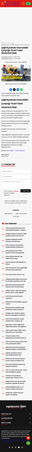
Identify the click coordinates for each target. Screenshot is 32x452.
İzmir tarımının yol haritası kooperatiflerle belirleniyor (14, 246)
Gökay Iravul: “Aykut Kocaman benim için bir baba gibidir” (16, 291)
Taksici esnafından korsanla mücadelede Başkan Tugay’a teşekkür (16, 229)
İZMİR (8, 43)
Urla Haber (9, 442)
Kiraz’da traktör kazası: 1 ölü (15, 274)
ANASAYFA (3, 43)
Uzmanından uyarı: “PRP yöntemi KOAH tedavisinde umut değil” (15, 252)
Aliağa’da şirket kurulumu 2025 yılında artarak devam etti (16, 235)
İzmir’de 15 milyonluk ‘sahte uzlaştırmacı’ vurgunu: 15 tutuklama (15, 320)
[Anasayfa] (28, 438)
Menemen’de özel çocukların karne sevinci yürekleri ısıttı (15, 360)
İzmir (3, 93)
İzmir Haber (10, 151)
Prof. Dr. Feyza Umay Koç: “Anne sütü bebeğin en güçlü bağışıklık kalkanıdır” (16, 371)
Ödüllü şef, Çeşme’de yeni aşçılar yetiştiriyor (14, 394)
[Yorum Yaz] (28, 443)
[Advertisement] (16, 24)
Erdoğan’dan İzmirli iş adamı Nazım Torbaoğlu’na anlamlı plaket (15, 314)
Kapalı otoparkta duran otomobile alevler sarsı (14, 354)
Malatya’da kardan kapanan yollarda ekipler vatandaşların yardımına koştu (16, 348)
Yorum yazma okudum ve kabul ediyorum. (11, 193)
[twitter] (12, 447)
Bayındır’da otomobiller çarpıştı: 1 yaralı (16, 303)
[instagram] (15, 447)
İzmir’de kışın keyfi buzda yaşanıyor (14, 297)
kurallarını (16, 191)
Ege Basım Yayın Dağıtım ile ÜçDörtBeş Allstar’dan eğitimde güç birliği (16, 326)
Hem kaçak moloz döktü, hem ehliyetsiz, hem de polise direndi (16, 331)
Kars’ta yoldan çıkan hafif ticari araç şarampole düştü (16, 342)
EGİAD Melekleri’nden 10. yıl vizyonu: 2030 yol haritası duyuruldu (14, 388)
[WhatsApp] (28, 3)
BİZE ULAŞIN (6, 423)
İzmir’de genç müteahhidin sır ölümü (16, 263)
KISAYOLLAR (6, 414)
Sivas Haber (12, 440)
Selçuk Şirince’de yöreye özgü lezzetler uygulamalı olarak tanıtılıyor (16, 382)
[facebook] (9, 447)
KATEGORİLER (6, 418)
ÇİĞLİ (12, 43)
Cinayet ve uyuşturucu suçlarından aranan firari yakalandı (14, 377)
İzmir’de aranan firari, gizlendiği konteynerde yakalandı (16, 269)
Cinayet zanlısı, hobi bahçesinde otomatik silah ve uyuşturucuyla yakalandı (16, 337)
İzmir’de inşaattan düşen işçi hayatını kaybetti (15, 365)
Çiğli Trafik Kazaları (21, 213)
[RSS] (22, 447)
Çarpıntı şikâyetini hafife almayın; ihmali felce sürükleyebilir (14, 240)
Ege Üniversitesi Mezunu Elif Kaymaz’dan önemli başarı (15, 286)
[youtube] (19, 447)
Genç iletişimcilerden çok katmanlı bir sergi (14, 257)
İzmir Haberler (20, 151)
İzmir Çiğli (16, 216)
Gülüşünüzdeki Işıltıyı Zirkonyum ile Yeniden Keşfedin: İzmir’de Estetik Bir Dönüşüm (16, 280)
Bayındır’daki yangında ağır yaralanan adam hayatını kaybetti (15, 309)
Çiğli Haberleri (9, 213)
